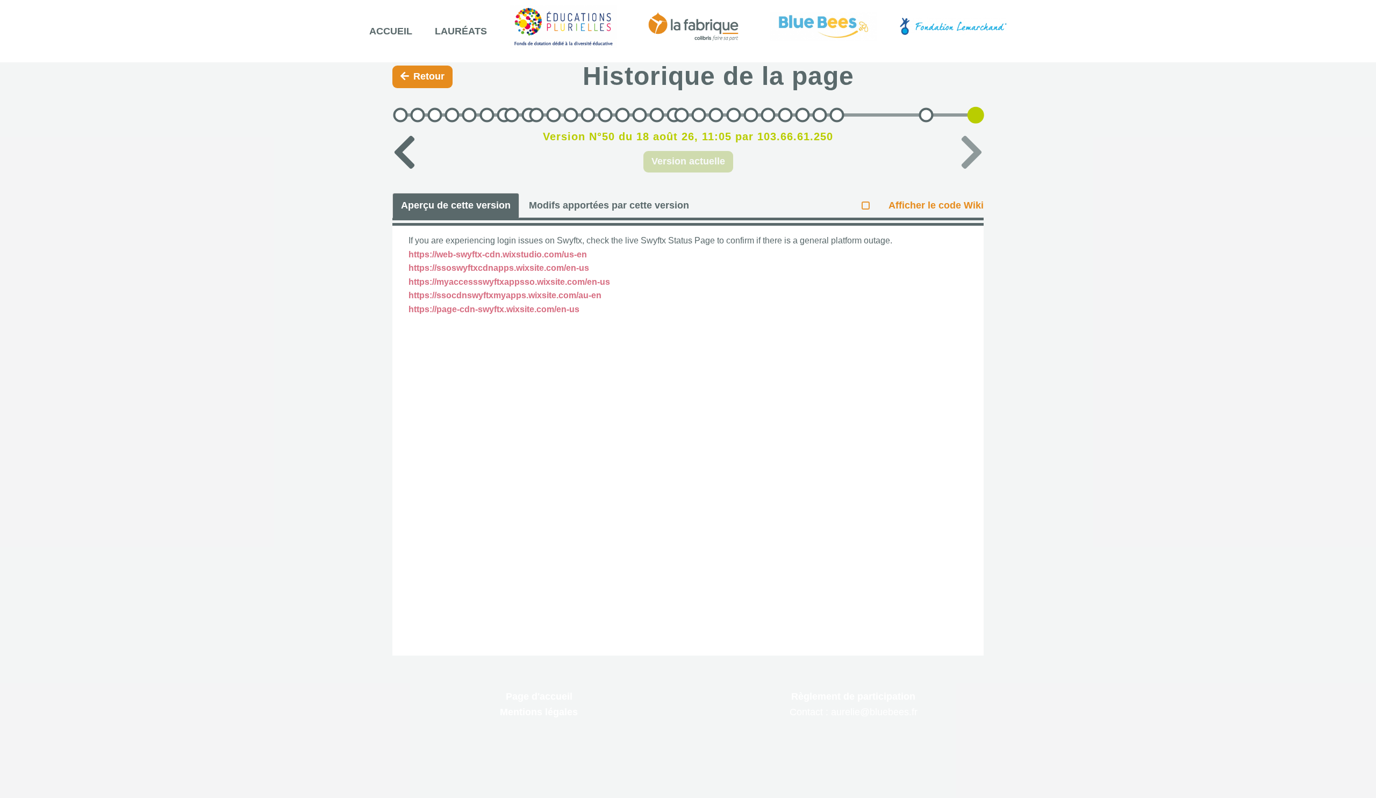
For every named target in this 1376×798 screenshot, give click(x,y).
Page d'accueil (539, 696)
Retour (429, 76)
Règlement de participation (853, 696)
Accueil (390, 31)
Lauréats (461, 31)
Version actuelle (688, 161)
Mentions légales (539, 712)
